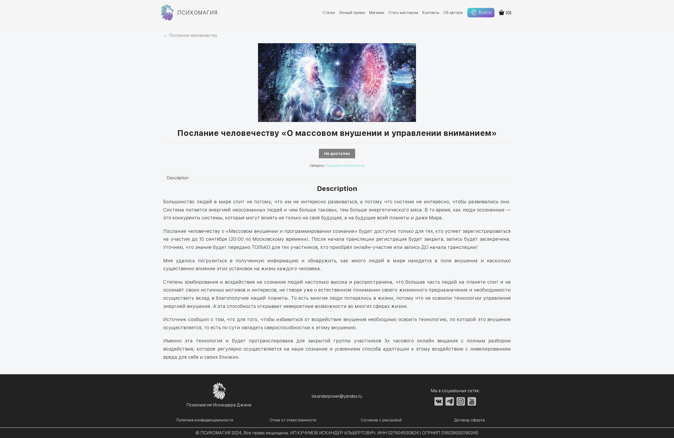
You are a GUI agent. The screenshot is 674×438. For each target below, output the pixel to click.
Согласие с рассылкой (381, 420)
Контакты (430, 13)
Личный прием (352, 13)
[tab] (177, 177)
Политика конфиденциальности (204, 420)
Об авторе (453, 13)
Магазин (376, 13)
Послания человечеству (345, 166)
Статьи (329, 13)
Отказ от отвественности (293, 420)
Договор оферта (469, 420)
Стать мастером (403, 13)
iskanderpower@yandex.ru (337, 396)
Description (178, 177)
